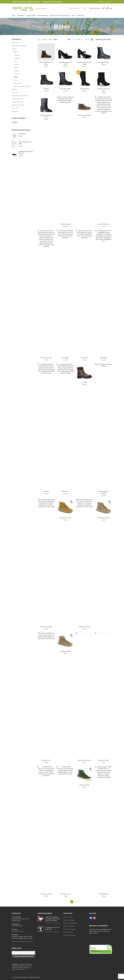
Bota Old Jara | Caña (65, 517)
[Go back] (52, 26)
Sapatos (16, 64)
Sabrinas (16, 70)
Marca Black (103, 357)
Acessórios (15, 92)
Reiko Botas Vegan (65, 88)
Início (39, 39)
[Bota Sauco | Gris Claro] (84, 695)
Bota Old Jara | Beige (103, 517)
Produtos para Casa (17, 98)
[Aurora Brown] (84, 293)
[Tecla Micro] (84, 372)
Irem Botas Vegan (84, 88)
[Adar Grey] (46, 426)
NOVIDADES (15, 42)
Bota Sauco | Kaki (84, 785)
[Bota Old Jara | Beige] (103, 507)
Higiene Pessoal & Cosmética (20, 95)
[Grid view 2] (86, 39)
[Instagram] (94, 918)
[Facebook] (90, 918)
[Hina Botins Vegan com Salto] (103, 78)
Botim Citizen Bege (103, 224)
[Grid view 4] (92, 39)
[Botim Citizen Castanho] (84, 105)
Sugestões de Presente (18, 105)
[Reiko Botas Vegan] (65, 78)
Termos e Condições (69, 926)
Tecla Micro (84, 382)
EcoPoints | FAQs (68, 932)
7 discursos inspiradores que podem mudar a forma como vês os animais (52, 918)
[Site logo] (22, 8)
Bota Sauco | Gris (65, 894)
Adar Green (65, 491)
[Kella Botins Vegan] (65, 159)
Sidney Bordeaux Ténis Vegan (24, 142)
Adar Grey (46, 491)
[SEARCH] (85, 8)
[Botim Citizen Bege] (103, 159)
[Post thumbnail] (41, 920)
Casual (16, 67)
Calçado (14, 49)
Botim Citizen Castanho (84, 115)
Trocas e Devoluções (69, 920)
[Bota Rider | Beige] (65, 641)
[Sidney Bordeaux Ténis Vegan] (14, 144)
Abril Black (46, 88)
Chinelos (16, 74)
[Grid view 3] (89, 39)
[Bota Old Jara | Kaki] (84, 562)
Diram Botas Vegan (103, 62)
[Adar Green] (65, 426)
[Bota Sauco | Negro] (46, 829)
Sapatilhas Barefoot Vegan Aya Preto (25, 152)
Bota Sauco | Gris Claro (84, 760)
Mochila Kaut (22, 133)
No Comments (56, 923)
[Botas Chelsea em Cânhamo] (103, 426)
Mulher (15, 52)
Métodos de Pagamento (69, 923)
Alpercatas (17, 58)
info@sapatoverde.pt (17, 931)
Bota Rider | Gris (46, 760)
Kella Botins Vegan (65, 224)
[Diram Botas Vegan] (103, 52)
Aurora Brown (84, 357)
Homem (15, 80)
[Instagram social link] (102, 1)
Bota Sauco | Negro (46, 894)
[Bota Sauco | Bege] (103, 695)
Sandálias (17, 55)
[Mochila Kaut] (14, 135)
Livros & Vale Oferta (17, 102)
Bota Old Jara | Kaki (84, 626)
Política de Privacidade (18, 969)
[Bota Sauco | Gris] (65, 829)
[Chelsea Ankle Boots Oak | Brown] (46, 52)
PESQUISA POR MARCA (19, 45)
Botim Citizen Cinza (46, 357)
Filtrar (15, 122)
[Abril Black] (46, 78)
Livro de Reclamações (69, 935)
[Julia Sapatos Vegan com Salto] (65, 52)
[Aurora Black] (65, 293)
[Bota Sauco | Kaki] (84, 774)
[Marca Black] (103, 293)
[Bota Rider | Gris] (46, 695)
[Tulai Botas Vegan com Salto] (46, 105)
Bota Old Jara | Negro (46, 626)
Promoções (15, 111)
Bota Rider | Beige (65, 651)
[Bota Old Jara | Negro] (46, 562)
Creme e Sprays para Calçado (21, 86)
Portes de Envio (67, 917)
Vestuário (14, 89)
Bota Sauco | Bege (103, 760)
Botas (16, 77)
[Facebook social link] (100, 1)
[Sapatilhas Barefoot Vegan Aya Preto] (14, 154)
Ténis (15, 61)
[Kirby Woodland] (103, 829)
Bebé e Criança (17, 83)
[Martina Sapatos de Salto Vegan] (84, 52)
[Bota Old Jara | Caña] (65, 507)
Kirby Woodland (103, 894)
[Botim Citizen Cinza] (46, 293)
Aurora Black (65, 357)
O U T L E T (15, 108)
